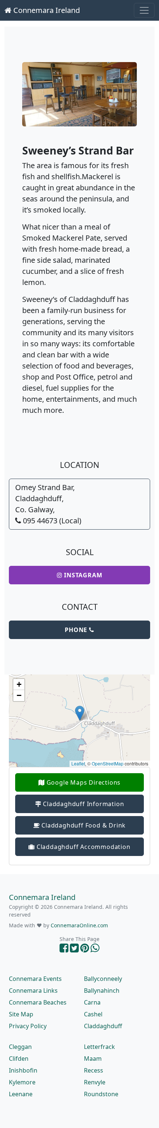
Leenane (21, 1094)
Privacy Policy (28, 1026)
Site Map (21, 1014)
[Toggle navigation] (144, 10)
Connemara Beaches (38, 1002)
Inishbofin (23, 1070)
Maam (93, 1058)
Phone (77, 630)
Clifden (18, 1058)
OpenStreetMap (108, 763)
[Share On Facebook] (64, 949)
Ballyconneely (103, 979)
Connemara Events (35, 979)
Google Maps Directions (83, 782)
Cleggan (20, 1047)
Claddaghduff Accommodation (83, 847)
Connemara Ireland (45, 10)
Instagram (82, 575)
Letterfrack (99, 1047)
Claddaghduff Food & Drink (83, 825)
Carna (92, 1002)
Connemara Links (33, 990)
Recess (93, 1070)
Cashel (93, 1014)
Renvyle (94, 1082)
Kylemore (22, 1082)
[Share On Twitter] (74, 949)
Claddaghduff (103, 1026)
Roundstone (101, 1094)
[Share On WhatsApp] (95, 949)
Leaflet (78, 763)
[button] (79, 713)
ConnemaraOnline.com (79, 925)
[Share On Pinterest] (84, 949)
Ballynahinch (101, 990)
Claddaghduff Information (82, 804)
